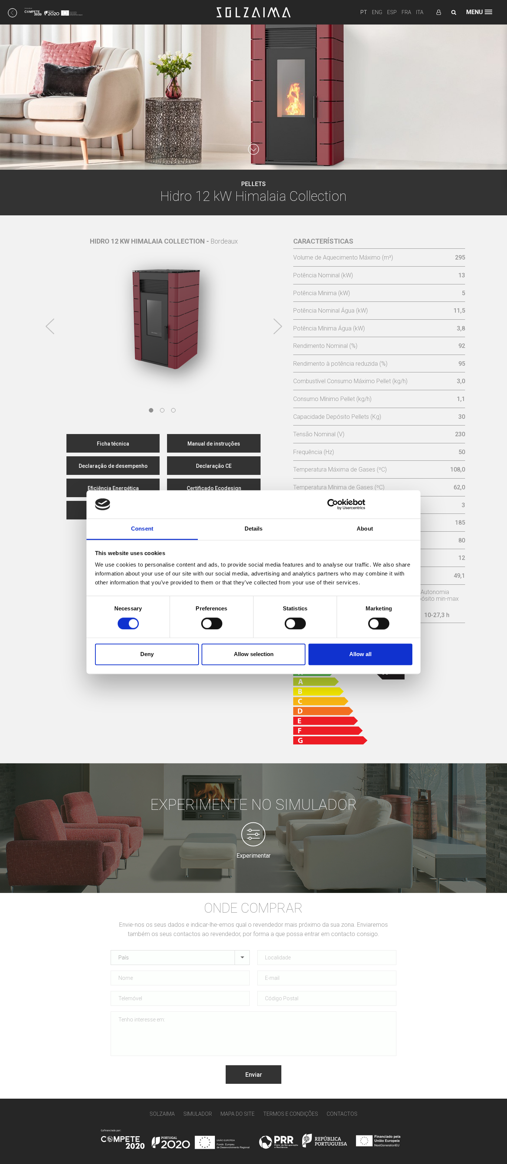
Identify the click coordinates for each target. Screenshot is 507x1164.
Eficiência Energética (113, 488)
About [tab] (365, 529)
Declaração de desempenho (113, 466)
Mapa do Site (237, 1114)
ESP (392, 12)
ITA (419, 12)
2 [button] (162, 410)
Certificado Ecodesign (214, 488)
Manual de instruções (213, 444)
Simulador (197, 1114)
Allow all (360, 654)
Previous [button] (50, 326)
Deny (147, 654)
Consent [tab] (142, 529)
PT (363, 12)
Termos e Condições (290, 1114)
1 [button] (151, 410)
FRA (406, 12)
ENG (377, 12)
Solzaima (162, 1114)
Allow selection (254, 654)
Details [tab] (254, 529)
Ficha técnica (113, 444)
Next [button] (277, 326)
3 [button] (173, 410)
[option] (164, 312)
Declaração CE (214, 466)
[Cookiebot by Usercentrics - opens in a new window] (332, 504)
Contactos (342, 1114)
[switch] (211, 623)
